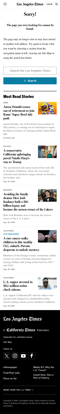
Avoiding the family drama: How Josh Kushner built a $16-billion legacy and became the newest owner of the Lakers (28, 202)
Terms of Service (41, 401)
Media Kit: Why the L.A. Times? (43, 369)
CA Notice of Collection (19, 403)
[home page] (30, 4)
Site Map (7, 342)
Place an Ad (9, 378)
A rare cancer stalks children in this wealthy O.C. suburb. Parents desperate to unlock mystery (21, 244)
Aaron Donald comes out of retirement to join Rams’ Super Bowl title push (18, 113)
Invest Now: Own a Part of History (43, 376)
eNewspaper (10, 367)
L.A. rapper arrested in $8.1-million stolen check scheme (17, 286)
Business (7, 190)
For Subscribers (11, 234)
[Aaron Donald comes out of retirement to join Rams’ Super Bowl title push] (47, 108)
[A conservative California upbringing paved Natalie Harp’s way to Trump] (47, 152)
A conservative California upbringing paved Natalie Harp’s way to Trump (17, 156)
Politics (7, 146)
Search (32, 82)
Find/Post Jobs (11, 373)
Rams (5, 103)
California (8, 231)
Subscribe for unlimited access (17, 337)
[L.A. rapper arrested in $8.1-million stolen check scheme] (47, 283)
